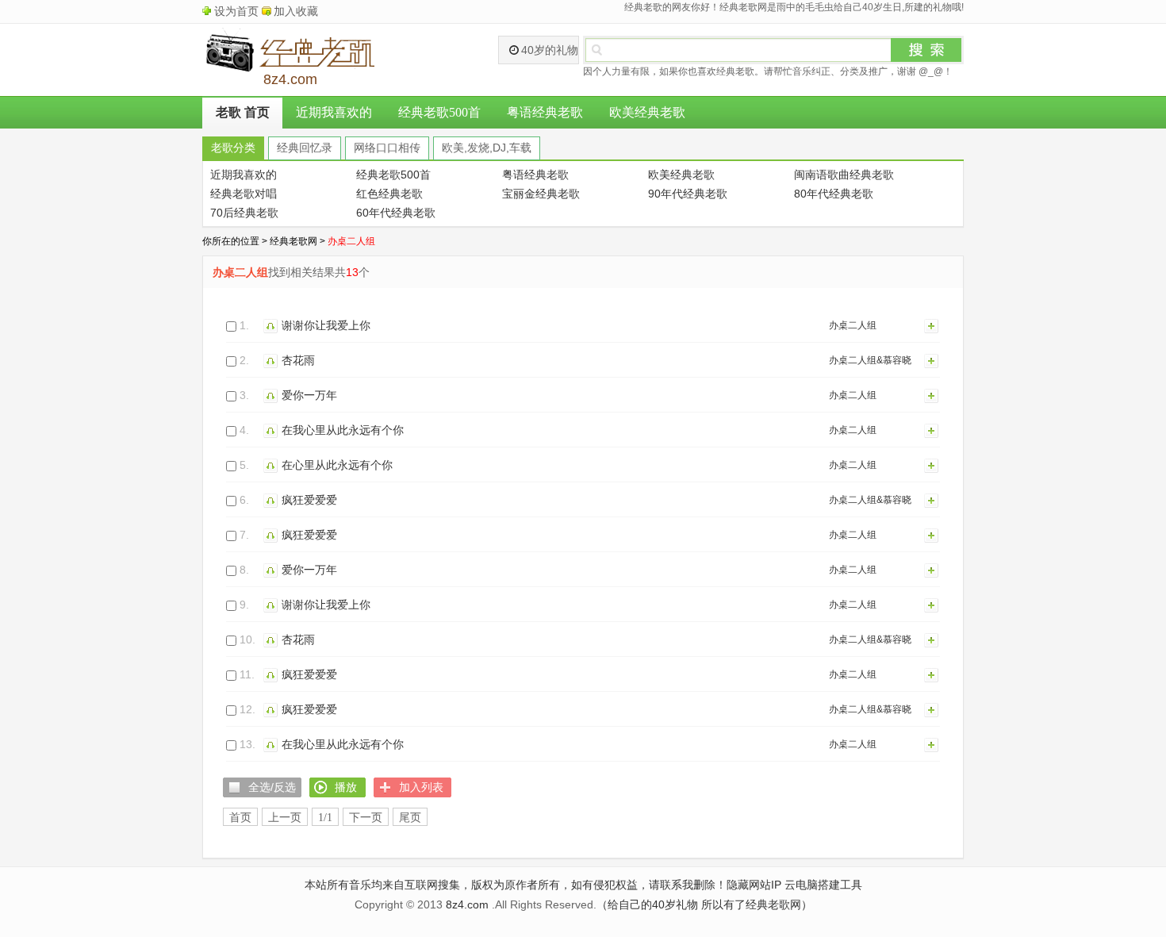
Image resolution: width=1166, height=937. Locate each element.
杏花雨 (298, 360)
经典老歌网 (293, 241)
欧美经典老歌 (647, 112)
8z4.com (467, 904)
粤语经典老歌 (545, 112)
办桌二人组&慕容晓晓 (870, 363)
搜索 (926, 50)
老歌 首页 (243, 112)
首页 (240, 818)
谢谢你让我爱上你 (326, 325)
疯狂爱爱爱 (309, 499)
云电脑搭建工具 (823, 884)
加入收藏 (296, 11)
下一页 (365, 818)
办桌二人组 (852, 325)
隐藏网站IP (754, 884)
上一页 (284, 818)
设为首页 (236, 11)
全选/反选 (272, 787)
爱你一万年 (309, 395)
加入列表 (932, 325)
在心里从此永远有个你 (337, 465)
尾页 (410, 818)
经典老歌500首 (439, 112)
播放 (272, 325)
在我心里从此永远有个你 (343, 430)
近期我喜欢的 (334, 112)
